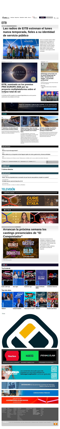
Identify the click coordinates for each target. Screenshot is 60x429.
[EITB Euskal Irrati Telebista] (6, 17)
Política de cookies (28, 422)
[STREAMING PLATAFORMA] (47, 355)
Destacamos (9, 193)
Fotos (27, 410)
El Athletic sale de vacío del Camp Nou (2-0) (12, 181)
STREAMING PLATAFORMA (46, 362)
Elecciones (35, 411)
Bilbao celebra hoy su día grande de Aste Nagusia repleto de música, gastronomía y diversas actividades (26, 154)
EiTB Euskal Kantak (10, 414)
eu (56, 18)
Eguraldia (15, 414)
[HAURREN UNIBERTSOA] (29, 355)
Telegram (42, 412)
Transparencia (41, 422)
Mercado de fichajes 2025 (21, 414)
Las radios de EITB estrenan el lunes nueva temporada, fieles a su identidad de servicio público (29, 32)
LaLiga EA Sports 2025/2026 (21, 410)
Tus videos (50, 162)
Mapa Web (48, 422)
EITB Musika (9, 413)
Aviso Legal (22, 422)
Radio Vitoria (9, 411)
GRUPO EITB (49, 17)
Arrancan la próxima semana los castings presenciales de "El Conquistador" (24, 233)
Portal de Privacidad (17, 422)
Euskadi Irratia (9, 409)
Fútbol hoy (18, 409)
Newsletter (42, 408)
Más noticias (6, 146)
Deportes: (19, 408)
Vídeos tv (3, 411)
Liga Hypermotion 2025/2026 (21, 412)
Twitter (42, 410)
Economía (15, 410)
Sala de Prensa (36, 414)
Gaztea (8, 412)
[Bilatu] (54, 18)
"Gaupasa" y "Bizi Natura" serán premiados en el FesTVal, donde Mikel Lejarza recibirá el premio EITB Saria (49, 98)
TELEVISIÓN (8, 189)
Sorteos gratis (36, 410)
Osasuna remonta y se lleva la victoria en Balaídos (13, 185)
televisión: (4, 408)
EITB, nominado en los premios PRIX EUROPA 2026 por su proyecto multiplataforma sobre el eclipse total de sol (19, 88)
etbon (8, 210)
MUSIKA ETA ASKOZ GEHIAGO (11, 362)
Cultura (15, 412)
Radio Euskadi (9, 410)
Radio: (8, 408)
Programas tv (4, 410)
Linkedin (42, 413)
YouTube (42, 414)
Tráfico (34, 409)
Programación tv (4, 409)
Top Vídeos (27, 409)
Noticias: (15, 408)
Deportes (17, 17)
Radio (26, 17)
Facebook (42, 409)
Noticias (12, 17)
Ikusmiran (15, 413)
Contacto (45, 422)
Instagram (42, 411)
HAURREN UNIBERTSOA (27, 362)
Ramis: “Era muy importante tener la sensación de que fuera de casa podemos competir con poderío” (25, 177)
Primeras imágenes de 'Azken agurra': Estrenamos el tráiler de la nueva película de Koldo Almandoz (25, 158)
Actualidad (15, 409)
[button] (3, 200)
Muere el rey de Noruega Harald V (10, 150)
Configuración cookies (34, 422)
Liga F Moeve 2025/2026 (20, 411)
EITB (4, 23)
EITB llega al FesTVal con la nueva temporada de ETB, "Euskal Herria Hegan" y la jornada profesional (49, 77)
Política (15, 411)
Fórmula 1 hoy (19, 413)
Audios (27, 411)
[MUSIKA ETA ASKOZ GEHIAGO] (12, 355)
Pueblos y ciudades (36, 413)
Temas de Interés (36, 412)
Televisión (22, 17)
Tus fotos (50, 161)
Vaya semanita (4, 412)
